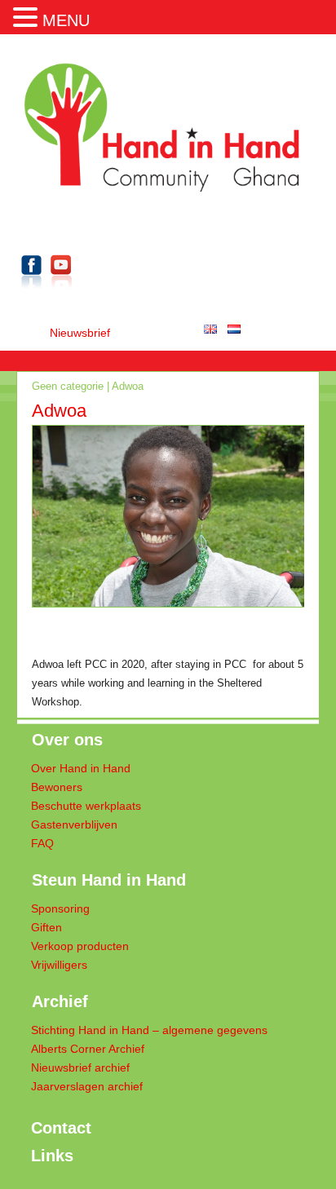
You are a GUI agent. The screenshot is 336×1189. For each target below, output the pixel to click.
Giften (46, 928)
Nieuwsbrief (80, 333)
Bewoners (56, 787)
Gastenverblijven (74, 825)
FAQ (42, 844)
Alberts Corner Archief (87, 1049)
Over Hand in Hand (80, 768)
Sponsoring (60, 909)
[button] (27, 15)
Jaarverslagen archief (87, 1087)
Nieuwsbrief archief (80, 1068)
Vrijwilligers (59, 965)
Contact (61, 1128)
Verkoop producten (80, 946)
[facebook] (31, 291)
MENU (66, 20)
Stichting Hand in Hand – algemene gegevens (149, 1030)
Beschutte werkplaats (86, 806)
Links (52, 1156)
